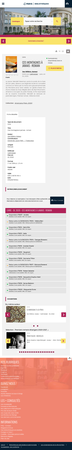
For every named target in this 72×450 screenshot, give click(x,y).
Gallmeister (34, 74)
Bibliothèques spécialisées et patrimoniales (23, 445)
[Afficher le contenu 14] (42, 352)
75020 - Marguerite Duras (27, 289)
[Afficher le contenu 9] (33, 352)
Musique (4, 370)
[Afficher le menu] (3, 4)
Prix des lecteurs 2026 (8, 411)
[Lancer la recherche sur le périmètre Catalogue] (57, 21)
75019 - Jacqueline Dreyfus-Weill (29, 277)
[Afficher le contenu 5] (25, 352)
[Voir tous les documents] (48, 330)
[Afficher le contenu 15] (44, 352)
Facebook (4, 387)
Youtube (4, 391)
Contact (8, 426)
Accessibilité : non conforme (10, 447)
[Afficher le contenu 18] (49, 352)
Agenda (3, 368)
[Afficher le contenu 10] (34, 352)
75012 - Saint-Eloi (24, 227)
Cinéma (3, 372)
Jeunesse (4, 374)
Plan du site (5, 438)
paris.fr (3, 445)
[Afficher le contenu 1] (33, 326)
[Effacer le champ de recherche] (52, 21)
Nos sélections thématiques (11, 408)
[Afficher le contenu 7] (29, 352)
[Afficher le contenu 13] (40, 352)
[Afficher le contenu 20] (53, 352)
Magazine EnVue (7, 428)
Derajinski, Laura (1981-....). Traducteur (21, 141)
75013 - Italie (22, 233)
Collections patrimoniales (10, 376)
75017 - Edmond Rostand (38, 264)
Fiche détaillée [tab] (12, 114)
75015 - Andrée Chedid (26, 246)
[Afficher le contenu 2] (19, 352)
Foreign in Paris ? (7, 432)
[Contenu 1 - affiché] (18, 352)
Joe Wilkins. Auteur (30, 72)
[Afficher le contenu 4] (23, 352)
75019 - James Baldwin (26, 283)
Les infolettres (6, 396)
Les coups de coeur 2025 (9, 413)
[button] (68, 3)
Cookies (3, 434)
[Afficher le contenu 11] (36, 352)
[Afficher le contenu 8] (31, 352)
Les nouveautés (6, 404)
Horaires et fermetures (9, 406)
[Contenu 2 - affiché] (35, 326)
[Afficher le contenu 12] (38, 352)
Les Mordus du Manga (9, 415)
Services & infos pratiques (10, 366)
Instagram (4, 389)
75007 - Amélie (23, 215)
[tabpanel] (26, 151)
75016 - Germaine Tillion (26, 258)
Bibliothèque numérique (10, 378)
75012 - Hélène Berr (36, 221)
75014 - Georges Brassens (38, 240)
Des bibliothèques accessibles (11, 430)
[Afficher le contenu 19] (51, 352)
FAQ (2, 426)
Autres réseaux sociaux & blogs (11, 394)
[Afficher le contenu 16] (46, 352)
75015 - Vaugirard (24, 252)
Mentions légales (7, 436)
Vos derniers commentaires (11, 417)
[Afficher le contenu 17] (48, 352)
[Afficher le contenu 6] (27, 352)
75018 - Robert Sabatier (26, 271)
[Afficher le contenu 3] (37, 326)
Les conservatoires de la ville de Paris (52, 445)
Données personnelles (16, 434)
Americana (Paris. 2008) (23, 103)
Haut (69, 358)
